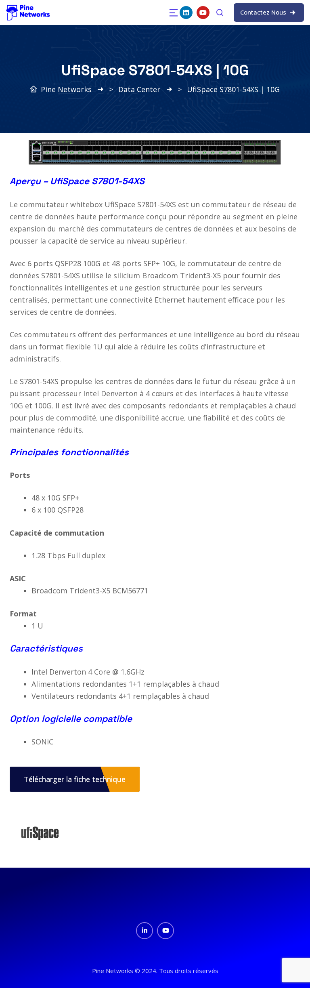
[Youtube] (203, 12)
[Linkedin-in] (144, 930)
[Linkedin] (186, 12)
